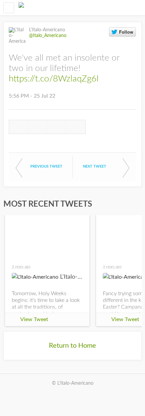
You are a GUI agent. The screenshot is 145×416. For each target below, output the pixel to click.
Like (57, 127)
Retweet (37, 127)
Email (76, 127)
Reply (18, 127)
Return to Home (72, 345)
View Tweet (34, 319)
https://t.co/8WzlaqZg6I (54, 78)
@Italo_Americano (47, 35)
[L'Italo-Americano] (21, 7)
